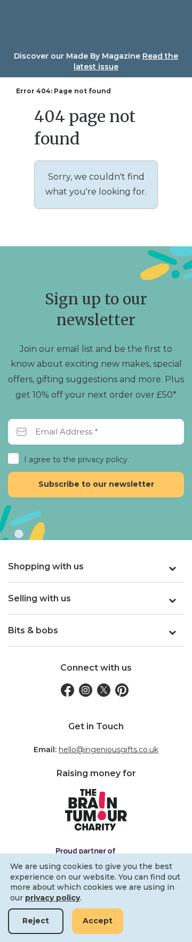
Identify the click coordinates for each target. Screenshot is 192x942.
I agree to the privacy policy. (76, 459)
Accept (98, 920)
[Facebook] (67, 690)
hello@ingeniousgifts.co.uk (108, 749)
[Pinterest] (122, 690)
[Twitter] (103, 690)
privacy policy (52, 898)
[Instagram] (85, 690)
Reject (35, 920)
